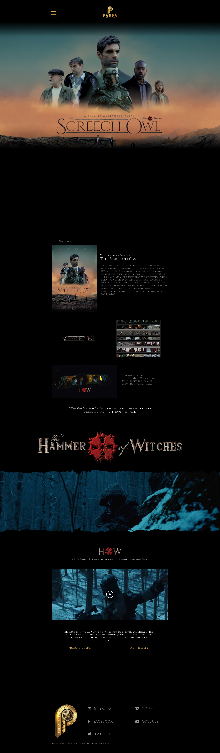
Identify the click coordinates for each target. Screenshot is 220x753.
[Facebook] (88, 721)
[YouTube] (137, 721)
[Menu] (54, 13)
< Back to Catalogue (59, 241)
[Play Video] (109, 594)
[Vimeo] (137, 708)
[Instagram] (89, 709)
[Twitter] (89, 733)
